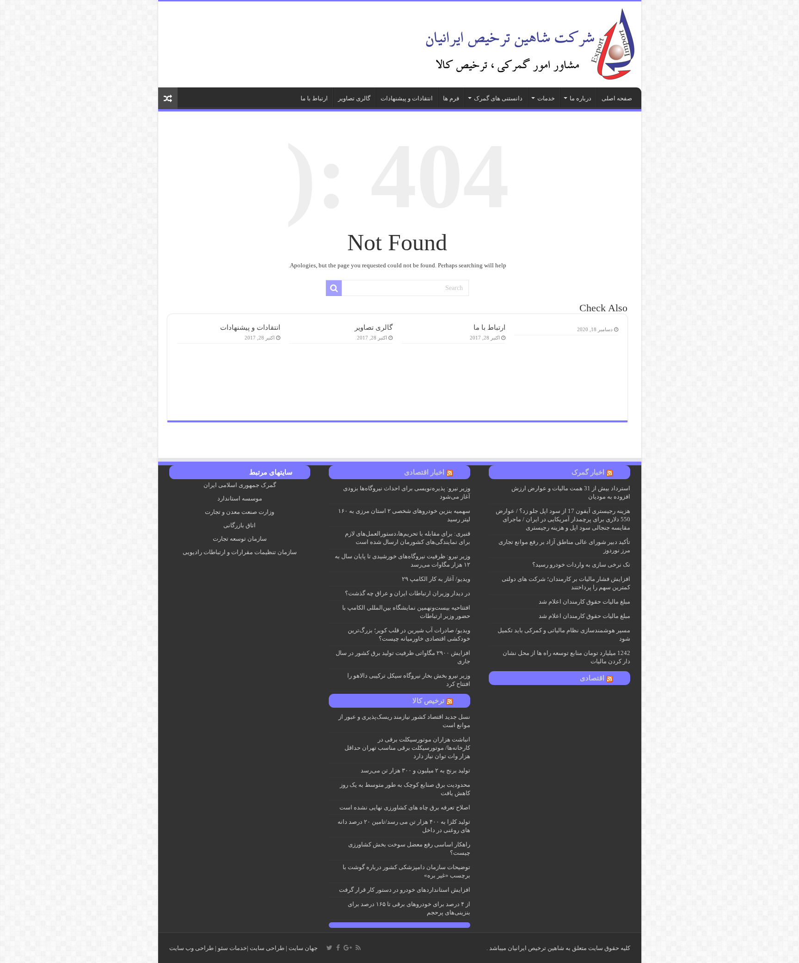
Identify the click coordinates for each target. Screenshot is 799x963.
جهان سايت (303, 947)
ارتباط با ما (314, 98)
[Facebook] (338, 947)
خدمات (546, 98)
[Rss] (358, 947)
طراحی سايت (267, 947)
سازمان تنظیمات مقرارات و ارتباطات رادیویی (240, 552)
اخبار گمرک (588, 472)
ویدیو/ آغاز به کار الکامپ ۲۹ (436, 578)
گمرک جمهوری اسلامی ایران (239, 485)
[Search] (334, 288)
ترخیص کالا (428, 700)
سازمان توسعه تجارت (240, 538)
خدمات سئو (232, 947)
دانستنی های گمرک (498, 98)
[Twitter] (329, 947)
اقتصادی (592, 678)
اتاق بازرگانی (239, 525)
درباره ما (580, 98)
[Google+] (348, 947)
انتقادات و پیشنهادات (407, 98)
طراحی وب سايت (191, 947)
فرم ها (451, 98)
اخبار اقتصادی (424, 472)
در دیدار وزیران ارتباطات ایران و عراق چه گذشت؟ (407, 593)
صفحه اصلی (617, 98)
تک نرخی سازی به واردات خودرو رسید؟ (581, 564)
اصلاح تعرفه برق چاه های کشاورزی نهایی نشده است (404, 807)
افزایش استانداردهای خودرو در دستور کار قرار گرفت (404, 889)
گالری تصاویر (354, 98)
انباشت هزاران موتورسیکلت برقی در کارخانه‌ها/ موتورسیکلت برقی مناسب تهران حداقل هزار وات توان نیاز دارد (407, 747)
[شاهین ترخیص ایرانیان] (528, 42)
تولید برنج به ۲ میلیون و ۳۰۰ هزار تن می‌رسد (415, 770)
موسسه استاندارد (239, 498)
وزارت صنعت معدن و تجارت (239, 511)
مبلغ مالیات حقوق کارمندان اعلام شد (584, 601)
